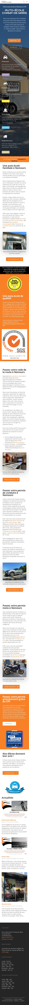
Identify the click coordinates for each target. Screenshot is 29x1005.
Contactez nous (18, 273)
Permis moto (8, 822)
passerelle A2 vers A (17, 656)
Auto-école (12, 906)
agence (3, 822)
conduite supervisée (9, 226)
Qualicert (22, 1000)
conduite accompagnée (10, 223)
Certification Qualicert (10, 324)
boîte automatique (17, 220)
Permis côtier (6, 856)
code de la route (16, 376)
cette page (5, 952)
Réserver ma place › (18, 442)
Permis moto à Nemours (9, 820)
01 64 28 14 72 (8, 937)
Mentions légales (18, 999)
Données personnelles (7, 1000)
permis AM (15, 635)
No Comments (15, 822)
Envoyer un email (7, 939)
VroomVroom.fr (9, 999)
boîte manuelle (17, 520)
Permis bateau (13, 858)
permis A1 (15, 655)
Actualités (8, 858)
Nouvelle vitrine (6, 904)
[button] (27, 2)
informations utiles (18, 316)
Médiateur (16, 1000)
